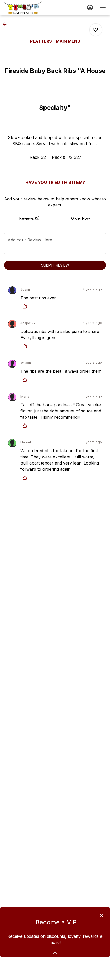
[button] (6, 24)
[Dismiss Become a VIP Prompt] (101, 916)
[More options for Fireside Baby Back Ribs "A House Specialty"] (96, 30)
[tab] (29, 218)
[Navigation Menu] (102, 7)
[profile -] (90, 7)
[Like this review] (26, 306)
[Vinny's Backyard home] (27, 7)
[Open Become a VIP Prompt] (55, 953)
